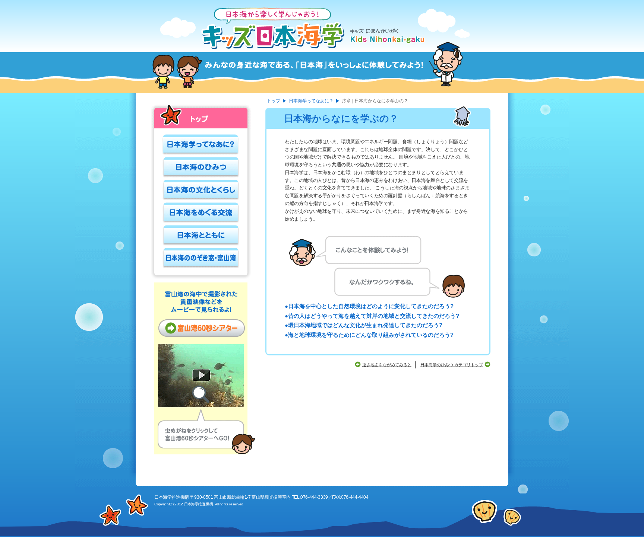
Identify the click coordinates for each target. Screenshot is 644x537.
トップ (273, 101)
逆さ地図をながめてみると (386, 364)
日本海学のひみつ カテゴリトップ (451, 364)
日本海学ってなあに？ (311, 101)
